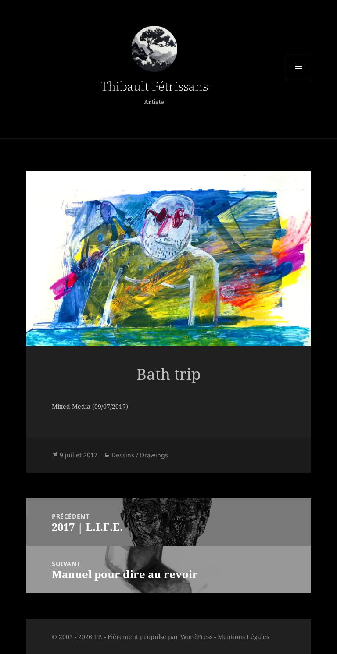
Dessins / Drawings (139, 455)
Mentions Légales (243, 637)
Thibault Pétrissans (154, 86)
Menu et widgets (299, 66)
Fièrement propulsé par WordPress (160, 637)
